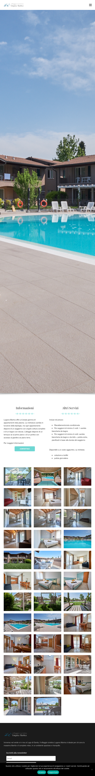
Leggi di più (53, 772)
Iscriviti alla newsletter (16, 753)
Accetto (41, 772)
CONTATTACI (25, 449)
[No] (92, 769)
